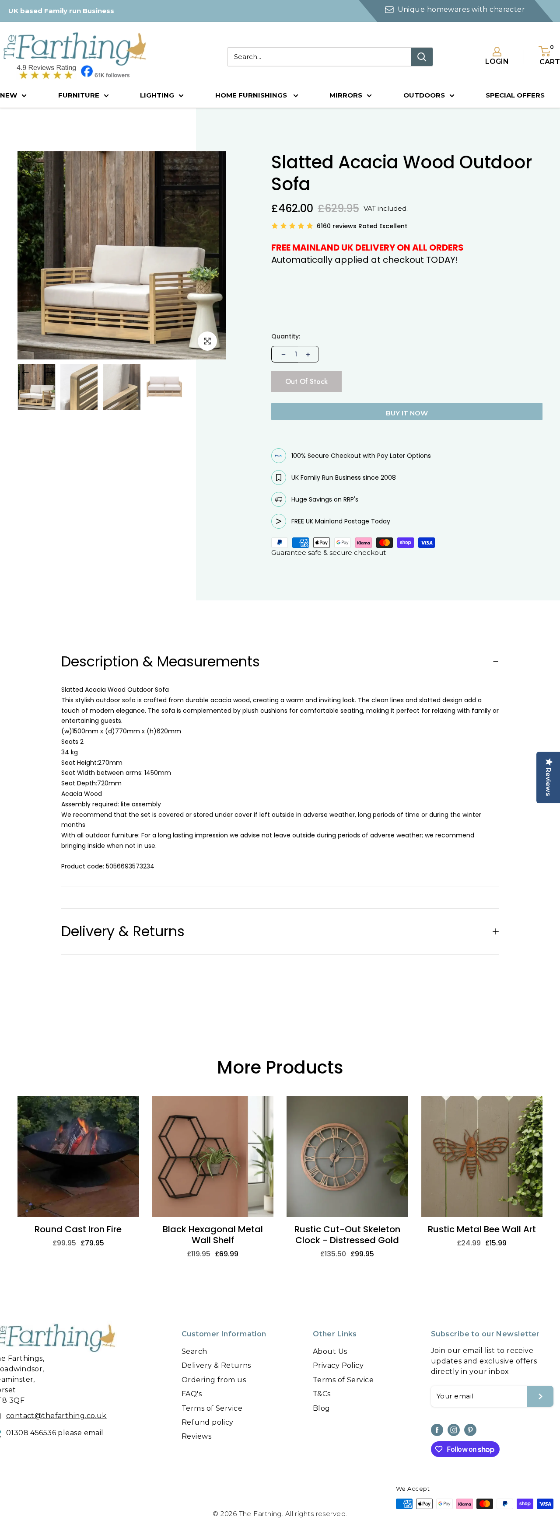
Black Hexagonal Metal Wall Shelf (213, 1235)
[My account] (497, 51)
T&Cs (322, 1394)
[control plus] (308, 354)
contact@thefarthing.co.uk (56, 1416)
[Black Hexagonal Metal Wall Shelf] (213, 1156)
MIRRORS (345, 95)
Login (497, 61)
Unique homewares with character (461, 9)
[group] (37, 387)
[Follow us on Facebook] (437, 1430)
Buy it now (407, 413)
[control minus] (282, 354)
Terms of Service (212, 1408)
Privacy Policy (338, 1365)
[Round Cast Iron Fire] (78, 1156)
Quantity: (285, 336)
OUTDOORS (424, 95)
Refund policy (208, 1422)
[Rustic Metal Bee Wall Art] (482, 1156)
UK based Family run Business (61, 11)
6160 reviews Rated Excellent (362, 226)
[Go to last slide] (25, 372)
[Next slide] (50, 372)
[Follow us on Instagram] (454, 1430)
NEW (8, 95)
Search (194, 1351)
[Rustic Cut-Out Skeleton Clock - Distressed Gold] (347, 1156)
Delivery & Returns (216, 1365)
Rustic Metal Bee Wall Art (482, 1229)
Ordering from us (214, 1380)
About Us (330, 1351)
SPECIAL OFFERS (515, 95)
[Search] (422, 57)
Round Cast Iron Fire (78, 1229)
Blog (321, 1408)
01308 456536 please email (55, 1433)
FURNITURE (78, 95)
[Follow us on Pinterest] (470, 1430)
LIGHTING (157, 95)
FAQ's (192, 1394)
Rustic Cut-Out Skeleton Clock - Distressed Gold (347, 1235)
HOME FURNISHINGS (252, 95)
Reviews (196, 1436)
